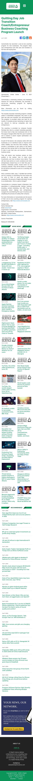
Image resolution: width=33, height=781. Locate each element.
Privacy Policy (19, 777)
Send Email (8, 207)
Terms (10, 777)
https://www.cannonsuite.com (9, 110)
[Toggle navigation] (24, 6)
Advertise (13, 778)
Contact (20, 778)
